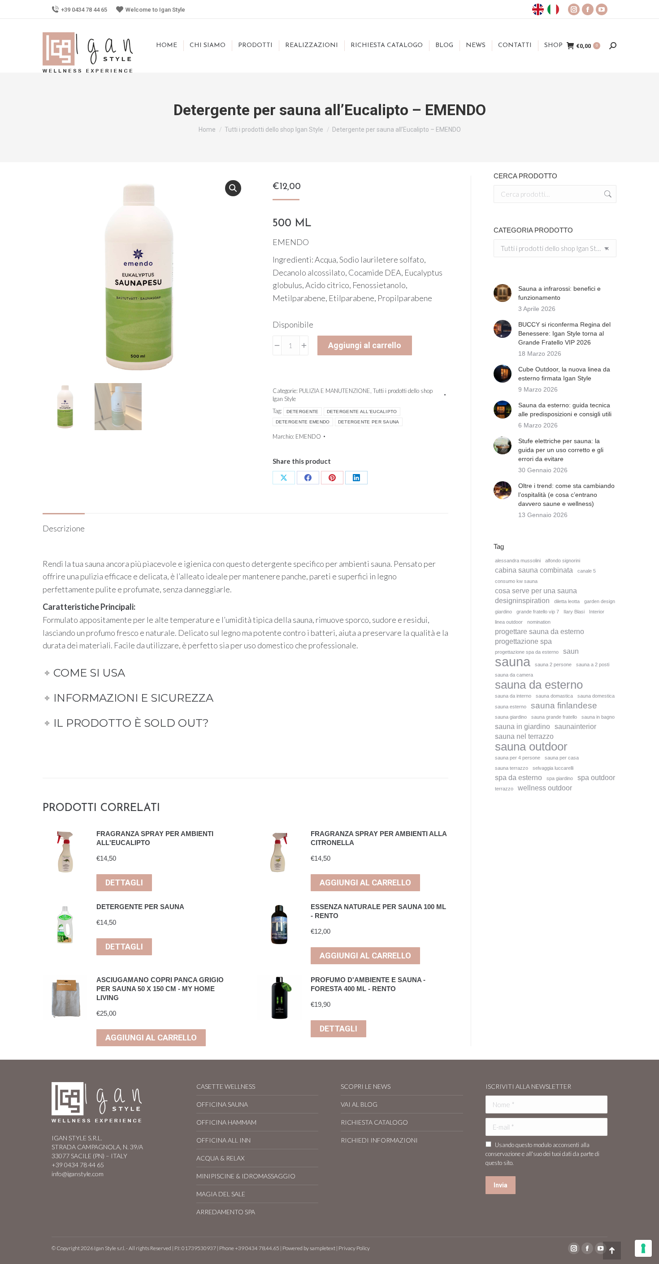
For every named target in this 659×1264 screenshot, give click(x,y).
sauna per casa (562, 757)
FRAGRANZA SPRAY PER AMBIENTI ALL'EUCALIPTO (154, 838)
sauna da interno (513, 696)
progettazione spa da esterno (527, 652)
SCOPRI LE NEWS (365, 1086)
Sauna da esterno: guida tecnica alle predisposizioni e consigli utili (564, 409)
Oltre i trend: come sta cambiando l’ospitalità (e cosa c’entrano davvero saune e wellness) (566, 494)
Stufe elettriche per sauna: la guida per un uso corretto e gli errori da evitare (560, 449)
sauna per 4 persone (517, 757)
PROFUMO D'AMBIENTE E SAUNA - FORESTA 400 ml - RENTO (368, 984)
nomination (539, 622)
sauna (512, 661)
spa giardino (559, 778)
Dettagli (124, 882)
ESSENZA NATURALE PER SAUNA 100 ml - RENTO (378, 911)
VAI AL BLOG (359, 1104)
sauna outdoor (531, 746)
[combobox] (555, 248)
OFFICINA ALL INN (223, 1140)
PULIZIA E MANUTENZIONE (334, 390)
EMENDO (308, 436)
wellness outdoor (545, 788)
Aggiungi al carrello (364, 345)
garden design (599, 601)
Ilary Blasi (574, 611)
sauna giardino (511, 717)
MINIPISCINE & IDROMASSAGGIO (245, 1176)
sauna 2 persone (553, 664)
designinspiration (522, 600)
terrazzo (504, 788)
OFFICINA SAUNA (222, 1104)
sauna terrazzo (511, 768)
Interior (596, 611)
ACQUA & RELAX (220, 1158)
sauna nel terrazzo (524, 736)
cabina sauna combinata (534, 570)
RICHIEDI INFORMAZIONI (379, 1140)
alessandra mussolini (518, 560)
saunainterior (575, 726)
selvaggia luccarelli (553, 768)
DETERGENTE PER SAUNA (368, 421)
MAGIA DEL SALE (220, 1194)
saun (571, 651)
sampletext (322, 1248)
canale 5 (586, 571)
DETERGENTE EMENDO (303, 421)
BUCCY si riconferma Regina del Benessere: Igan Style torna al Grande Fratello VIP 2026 (564, 333)
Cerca (607, 194)
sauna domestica (596, 696)
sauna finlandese (564, 705)
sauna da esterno (539, 684)
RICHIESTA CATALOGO (374, 1122)
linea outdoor (509, 622)
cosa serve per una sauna (536, 591)
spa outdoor (596, 777)
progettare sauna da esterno (539, 631)
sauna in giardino (522, 726)
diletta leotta (567, 601)
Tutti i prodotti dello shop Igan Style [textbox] (555, 248)
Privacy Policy (354, 1248)
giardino (503, 611)
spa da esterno (518, 777)
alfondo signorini (562, 560)
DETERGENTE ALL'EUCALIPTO (362, 411)
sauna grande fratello (554, 717)
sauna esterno (510, 706)
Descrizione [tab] (64, 528)
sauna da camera (514, 674)
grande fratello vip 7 (537, 611)
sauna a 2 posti (592, 664)
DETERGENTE (302, 411)
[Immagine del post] (503, 293)
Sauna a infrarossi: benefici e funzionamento (559, 293)
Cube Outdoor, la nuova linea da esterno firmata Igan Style (564, 374)
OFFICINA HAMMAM (226, 1122)
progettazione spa (523, 641)
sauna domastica (554, 696)
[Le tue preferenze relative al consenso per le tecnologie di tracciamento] (643, 1248)
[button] (233, 188)
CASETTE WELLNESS (225, 1086)
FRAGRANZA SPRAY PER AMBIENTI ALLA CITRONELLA (379, 838)
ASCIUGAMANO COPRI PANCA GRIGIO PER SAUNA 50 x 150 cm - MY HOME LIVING (160, 988)
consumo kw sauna (516, 581)
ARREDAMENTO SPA (225, 1212)
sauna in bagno (598, 717)
